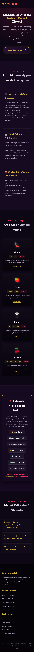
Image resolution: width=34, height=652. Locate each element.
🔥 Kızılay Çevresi (17, 432)
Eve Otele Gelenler (8, 602)
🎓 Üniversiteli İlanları (17, 450)
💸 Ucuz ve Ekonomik (17, 462)
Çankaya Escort (7, 626)
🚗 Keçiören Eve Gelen (17, 468)
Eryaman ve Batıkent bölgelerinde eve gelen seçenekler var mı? (13, 525)
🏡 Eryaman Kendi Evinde (17, 444)
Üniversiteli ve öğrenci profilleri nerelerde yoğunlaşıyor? (16, 537)
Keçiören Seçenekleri (8, 633)
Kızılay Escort (6, 622)
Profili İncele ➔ (17, 266)
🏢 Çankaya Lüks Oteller (17, 438)
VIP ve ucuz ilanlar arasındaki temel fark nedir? (15, 548)
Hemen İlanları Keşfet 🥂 (17, 50)
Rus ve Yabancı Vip (8, 606)
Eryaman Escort (7, 619)
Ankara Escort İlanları (8, 595)
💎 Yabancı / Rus (17, 456)
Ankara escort (10, 476)
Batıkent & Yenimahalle (9, 630)
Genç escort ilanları (11, 118)
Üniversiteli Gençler (8, 599)
